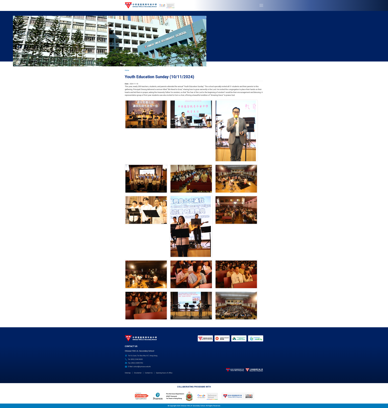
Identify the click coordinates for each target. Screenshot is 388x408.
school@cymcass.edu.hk (142, 367)
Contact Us (149, 373)
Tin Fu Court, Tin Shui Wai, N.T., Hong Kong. (143, 356)
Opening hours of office (164, 373)
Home (127, 70)
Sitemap (128, 373)
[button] (146, 114)
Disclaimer (138, 373)
